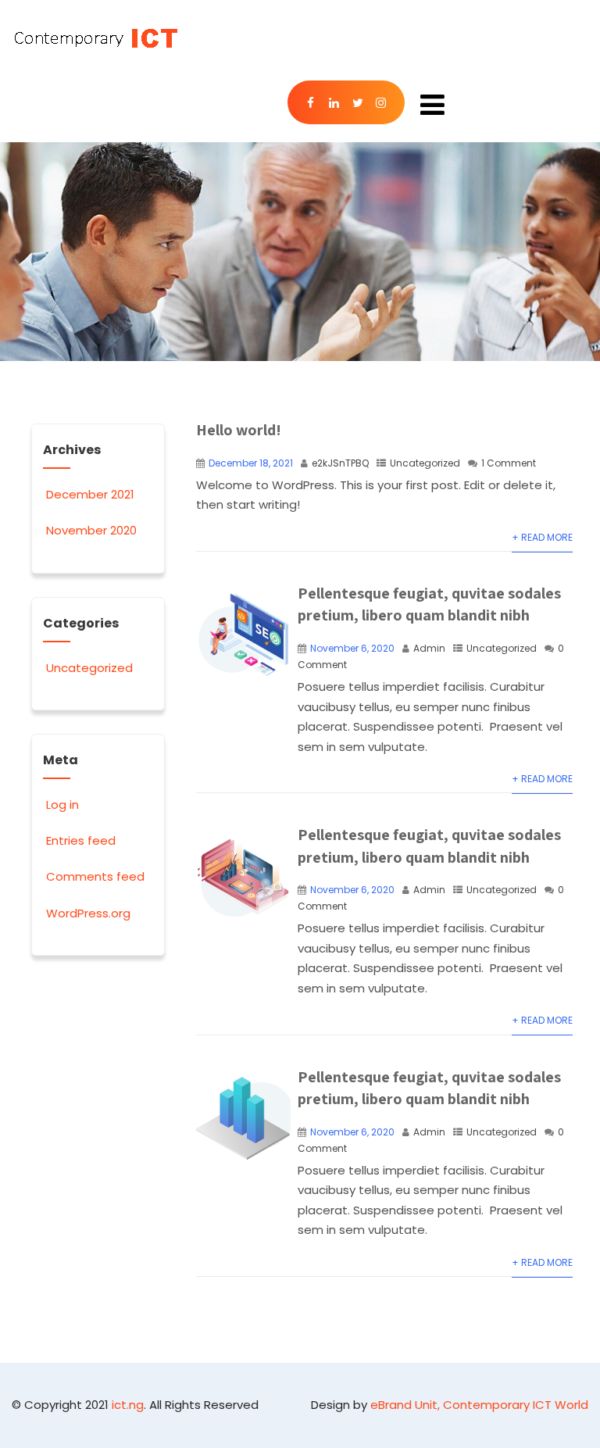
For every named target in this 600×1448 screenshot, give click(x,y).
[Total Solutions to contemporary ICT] (94, 38)
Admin (429, 648)
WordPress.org (88, 913)
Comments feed (95, 876)
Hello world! (238, 430)
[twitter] (358, 102)
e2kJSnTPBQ (340, 463)
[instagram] (381, 102)
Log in (62, 804)
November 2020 (91, 530)
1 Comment (508, 463)
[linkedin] (334, 102)
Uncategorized (425, 463)
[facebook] (311, 102)
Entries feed (81, 840)
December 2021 (90, 494)
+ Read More (542, 537)
